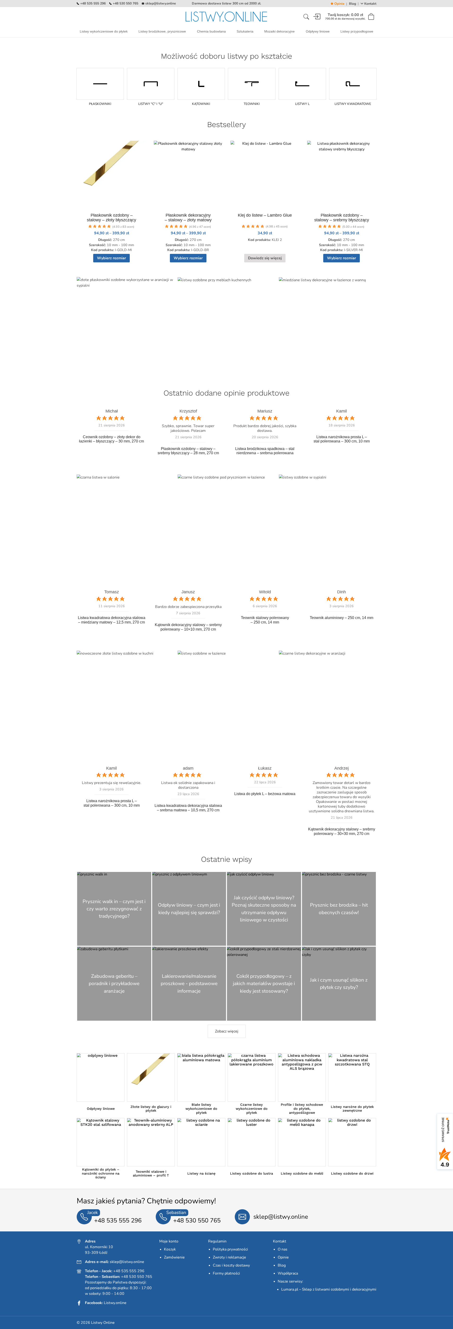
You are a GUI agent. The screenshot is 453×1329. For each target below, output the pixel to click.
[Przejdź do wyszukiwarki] (306, 16)
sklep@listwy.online (160, 3)
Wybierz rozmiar (111, 258)
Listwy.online (115, 1302)
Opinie (339, 3)
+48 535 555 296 (93, 3)
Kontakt (370, 3)
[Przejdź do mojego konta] (316, 16)
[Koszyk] (372, 16)
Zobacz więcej (226, 1031)
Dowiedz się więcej (265, 258)
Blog (352, 3)
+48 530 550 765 (125, 3)
